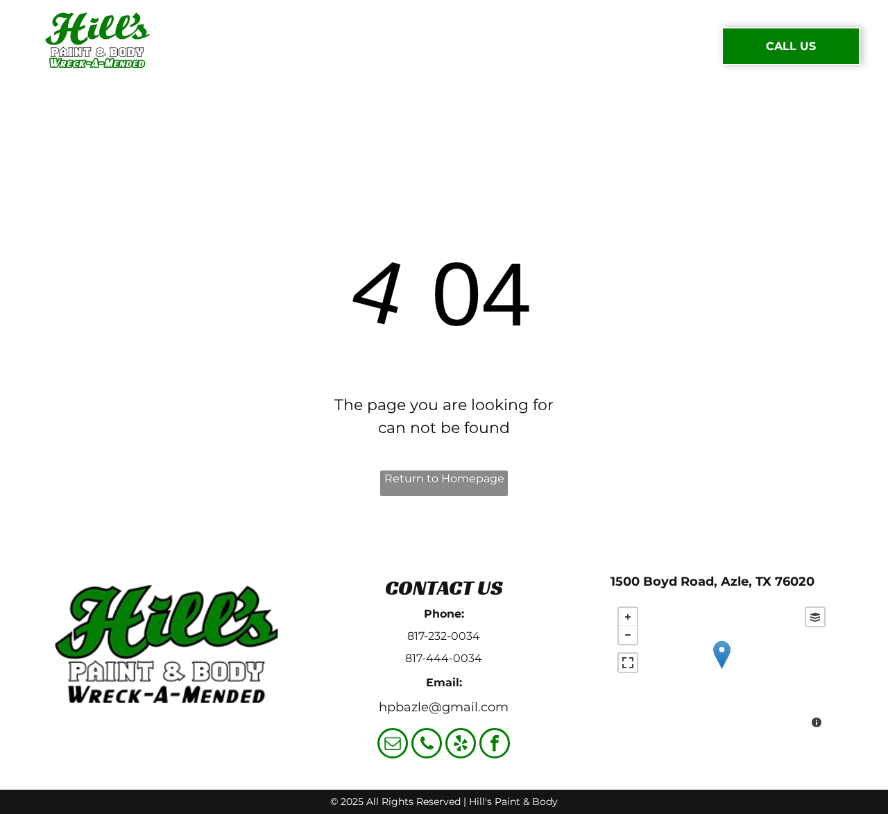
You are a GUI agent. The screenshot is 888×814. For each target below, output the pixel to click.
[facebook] (494, 745)
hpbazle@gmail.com (444, 707)
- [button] (628, 635)
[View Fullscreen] (628, 663)
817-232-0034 (443, 636)
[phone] (426, 745)
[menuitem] (218, 45)
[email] (392, 745)
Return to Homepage (444, 478)
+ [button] (628, 617)
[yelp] (460, 745)
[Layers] (815, 617)
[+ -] (721, 669)
